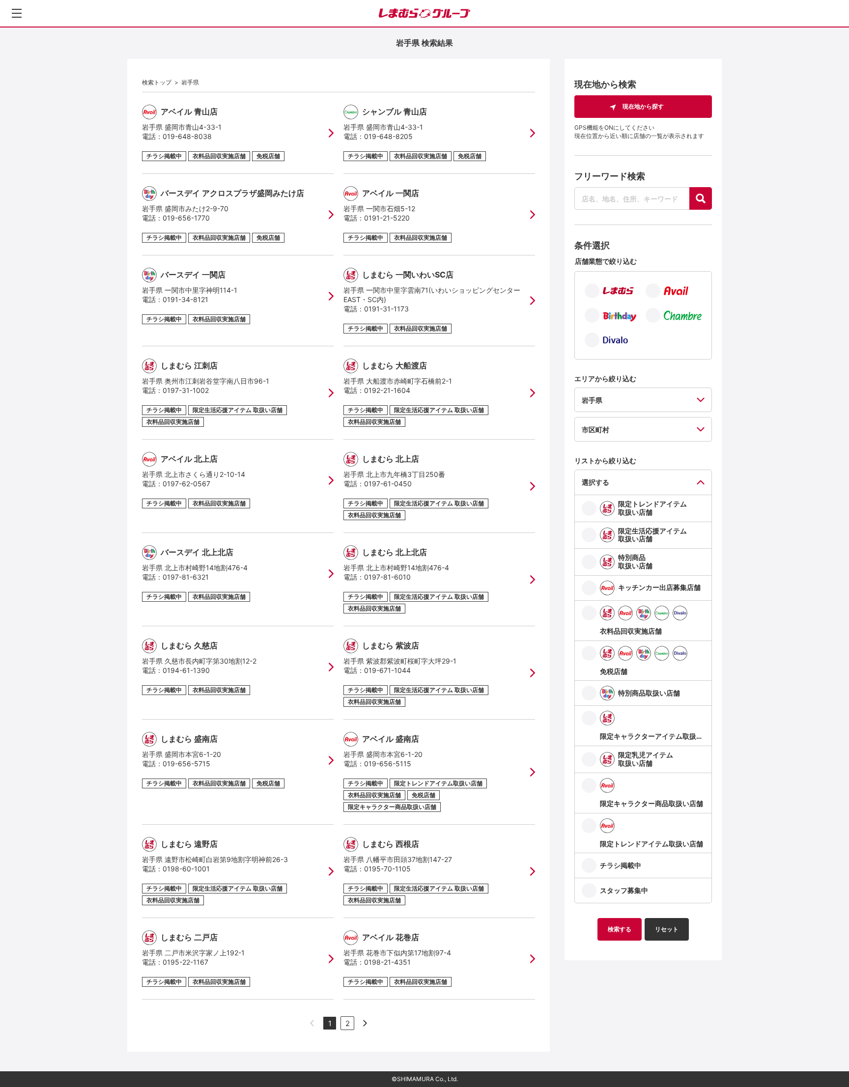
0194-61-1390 (186, 670)
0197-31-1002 (186, 390)
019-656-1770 (186, 218)
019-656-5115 (387, 763)
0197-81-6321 (186, 577)
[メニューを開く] (17, 13)
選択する (595, 482)
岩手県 (190, 82)
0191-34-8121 (185, 299)
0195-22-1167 (185, 962)
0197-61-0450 (388, 483)
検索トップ (156, 82)
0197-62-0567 (186, 483)
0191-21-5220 (387, 218)
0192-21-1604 (387, 390)
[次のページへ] (365, 1023)
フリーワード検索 (609, 176)
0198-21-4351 (387, 962)
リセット (667, 929)
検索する (619, 929)
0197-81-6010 (387, 577)
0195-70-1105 (387, 868)
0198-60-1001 (186, 868)
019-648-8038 (187, 136)
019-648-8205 (388, 136)
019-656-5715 (186, 763)
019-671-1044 (387, 670)
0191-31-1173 (386, 309)
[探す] (700, 198)
